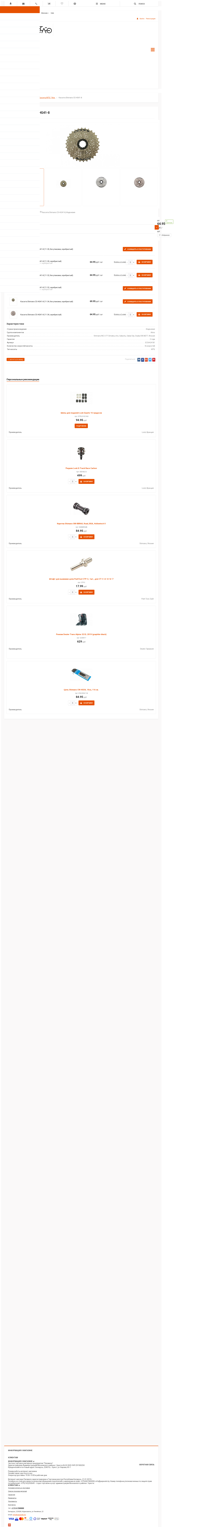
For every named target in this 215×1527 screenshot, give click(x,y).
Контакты (12, 1505)
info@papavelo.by (19, 1515)
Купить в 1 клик (120, 262)
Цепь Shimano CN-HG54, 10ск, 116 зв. (81, 690)
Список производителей (17, 1491)
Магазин (44, 13)
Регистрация (150, 19)
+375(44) (17, 1508)
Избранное (165, 235)
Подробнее (81, 426)
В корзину (146, 262)
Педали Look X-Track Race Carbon (81, 468)
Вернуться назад (16, 359)
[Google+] (146, 360)
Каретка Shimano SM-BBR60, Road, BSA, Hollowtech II (81, 524)
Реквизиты (12, 1498)
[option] (82, 155)
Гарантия (11, 1495)
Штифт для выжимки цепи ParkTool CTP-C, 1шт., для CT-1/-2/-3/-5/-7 (81, 579)
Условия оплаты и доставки (19, 1488)
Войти (142, 19)
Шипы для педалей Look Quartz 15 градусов (81, 413)
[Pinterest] (153, 360)
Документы (12, 1501)
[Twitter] (150, 360)
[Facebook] (142, 360)
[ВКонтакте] (138, 360)
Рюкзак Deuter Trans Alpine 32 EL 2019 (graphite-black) (81, 634)
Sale (52, 13)
